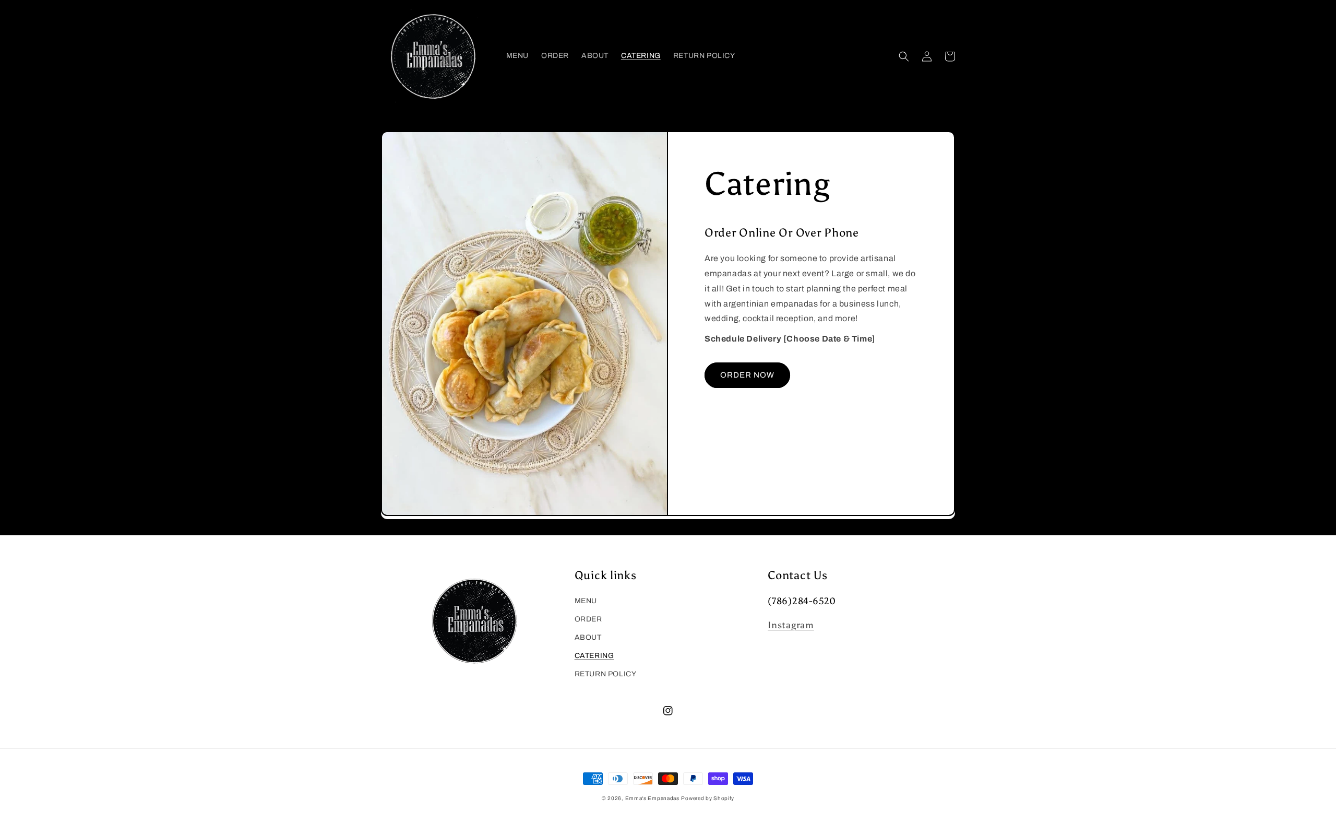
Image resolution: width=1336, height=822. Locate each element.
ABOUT (588, 637)
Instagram (791, 625)
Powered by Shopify (707, 798)
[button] (903, 56)
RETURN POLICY (606, 674)
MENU (586, 601)
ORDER (588, 619)
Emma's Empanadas (652, 798)
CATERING (594, 656)
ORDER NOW (747, 375)
